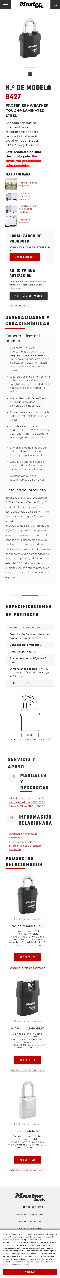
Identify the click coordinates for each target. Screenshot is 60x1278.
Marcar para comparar (29, 919)
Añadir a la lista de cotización (27, 967)
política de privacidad (22, 1256)
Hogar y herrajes (30, 1222)
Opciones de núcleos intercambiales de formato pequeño (25, 846)
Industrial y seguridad (30, 1214)
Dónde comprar (24, 257)
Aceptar (30, 1272)
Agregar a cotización (28, 296)
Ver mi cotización (20, 305)
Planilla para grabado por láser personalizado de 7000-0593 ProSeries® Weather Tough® (28, 802)
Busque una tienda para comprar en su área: (30, 248)
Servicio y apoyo (30, 1228)
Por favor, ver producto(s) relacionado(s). (23, 161)
